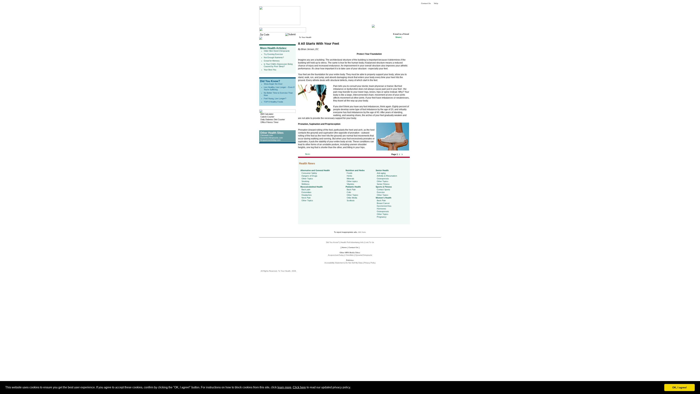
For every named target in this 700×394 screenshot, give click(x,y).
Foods (349, 173)
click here (362, 232)
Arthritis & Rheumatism (387, 176)
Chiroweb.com (266, 135)
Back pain (306, 189)
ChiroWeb (349, 255)
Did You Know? (270, 81)
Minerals (350, 178)
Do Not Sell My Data (353, 263)
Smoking (305, 181)
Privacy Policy (370, 263)
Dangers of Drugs (309, 176)
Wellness (306, 184)
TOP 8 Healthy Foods (273, 102)
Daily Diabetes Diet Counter (272, 119)
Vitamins (350, 184)
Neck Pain (306, 198)
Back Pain (351, 189)
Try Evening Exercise (273, 54)
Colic (349, 192)
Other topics (352, 181)
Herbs (349, 176)
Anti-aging (381, 173)
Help (436, 3)
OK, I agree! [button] (679, 387)
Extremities (306, 192)
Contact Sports (383, 189)
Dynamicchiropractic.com (271, 138)
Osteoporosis (383, 178)
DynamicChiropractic (363, 255)
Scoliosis (351, 200)
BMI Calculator (266, 114)
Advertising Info (356, 242)
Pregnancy (381, 217)
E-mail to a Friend (401, 34)
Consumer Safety (309, 173)
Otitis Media (352, 198)
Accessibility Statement (334, 263)
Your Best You (270, 70)
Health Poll (345, 242)
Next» (307, 154)
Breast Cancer (383, 203)
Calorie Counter (267, 117)
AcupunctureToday (336, 255)
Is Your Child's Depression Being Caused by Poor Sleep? (278, 65)
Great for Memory (272, 61)
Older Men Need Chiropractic (277, 51)
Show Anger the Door (273, 84)
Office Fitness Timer (269, 122)
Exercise (381, 192)
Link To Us (369, 242)
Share (398, 37)
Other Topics (307, 178)
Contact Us (426, 3)
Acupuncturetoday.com (270, 140)
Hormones (381, 209)
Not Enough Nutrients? (274, 57)
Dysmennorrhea (384, 206)
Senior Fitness (383, 184)
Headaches (307, 195)
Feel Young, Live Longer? (275, 98)
